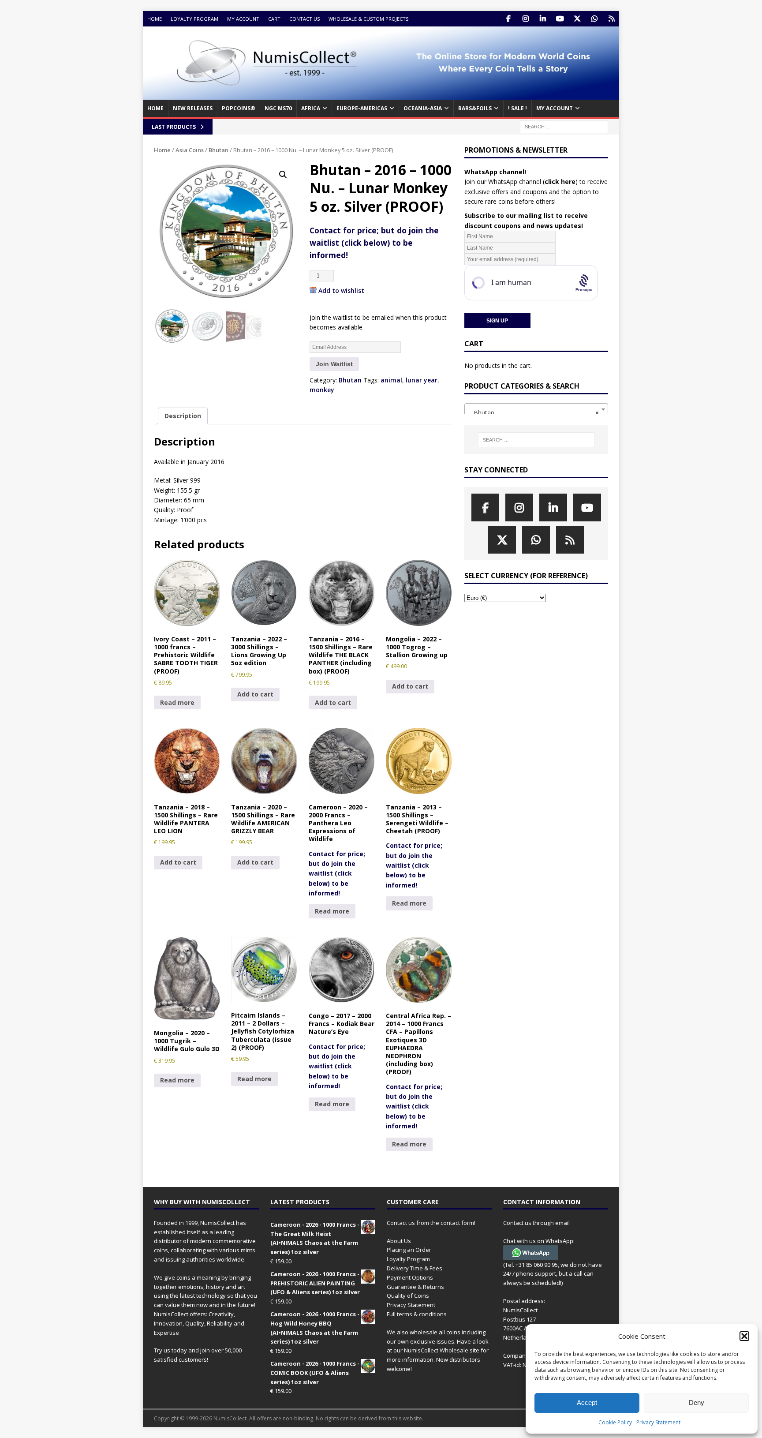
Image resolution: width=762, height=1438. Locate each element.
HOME (155, 108)
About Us (399, 1241)
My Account (243, 18)
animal (391, 380)
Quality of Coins (408, 1295)
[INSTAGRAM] (525, 18)
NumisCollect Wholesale (436, 1350)
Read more (177, 702)
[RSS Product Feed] (611, 18)
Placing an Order (409, 1250)
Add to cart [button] (255, 694)
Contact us (304, 18)
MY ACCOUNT (554, 108)
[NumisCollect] (381, 94)
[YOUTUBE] (560, 18)
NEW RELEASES (193, 108)
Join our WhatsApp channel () (521, 181)
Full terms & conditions (417, 1314)
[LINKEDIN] (542, 18)
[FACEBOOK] (508, 18)
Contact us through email (536, 1223)
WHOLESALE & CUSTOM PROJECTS (368, 18)
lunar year (421, 380)
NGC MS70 (278, 108)
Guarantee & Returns (415, 1287)
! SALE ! (517, 108)
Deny (696, 1402)
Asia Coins (190, 150)
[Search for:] (564, 126)
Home (154, 18)
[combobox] (536, 409)
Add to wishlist (341, 290)
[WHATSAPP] (594, 18)
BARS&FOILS (475, 108)
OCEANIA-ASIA (422, 108)
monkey (322, 390)
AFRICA (310, 108)
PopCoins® (238, 108)
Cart (274, 18)
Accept (587, 1402)
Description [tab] (182, 416)
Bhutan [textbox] (533, 412)
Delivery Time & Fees (414, 1268)
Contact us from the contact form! (431, 1223)
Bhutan (218, 150)
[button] (744, 1336)
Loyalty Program (194, 18)
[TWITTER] (577, 18)
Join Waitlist (334, 363)
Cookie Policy (615, 1422)
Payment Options (410, 1277)
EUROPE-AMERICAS (361, 108)
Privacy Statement (658, 1422)
